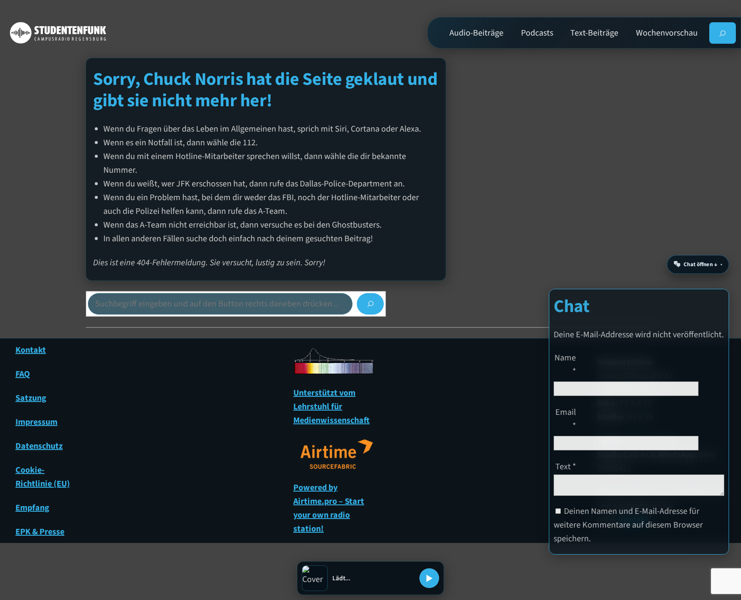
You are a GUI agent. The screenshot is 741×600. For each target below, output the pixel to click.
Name (565, 365)
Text (565, 467)
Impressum (36, 422)
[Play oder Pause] (429, 578)
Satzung (30, 398)
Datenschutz (39, 446)
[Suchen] (370, 304)
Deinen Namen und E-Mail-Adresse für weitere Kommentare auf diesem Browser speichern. (628, 525)
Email (565, 419)
